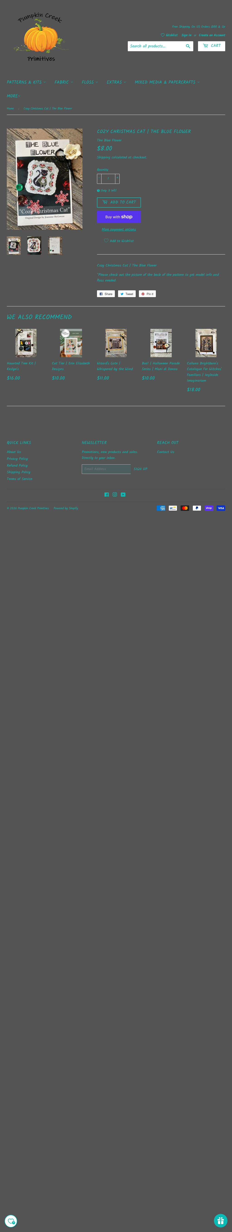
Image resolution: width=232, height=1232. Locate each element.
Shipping (103, 157)
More (12, 96)
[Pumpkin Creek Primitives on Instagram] (115, 495)
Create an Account (212, 35)
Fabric (62, 82)
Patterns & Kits (25, 82)
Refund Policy (17, 465)
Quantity (102, 169)
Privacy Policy (17, 459)
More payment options (119, 229)
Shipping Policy (18, 472)
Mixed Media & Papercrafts (166, 82)
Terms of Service (19, 479)
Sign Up (140, 469)
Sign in (186, 35)
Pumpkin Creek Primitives (33, 508)
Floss (88, 82)
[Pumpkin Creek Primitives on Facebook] (106, 495)
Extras (115, 82)
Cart (215, 46)
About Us (14, 452)
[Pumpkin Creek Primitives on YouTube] (123, 495)
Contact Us (165, 452)
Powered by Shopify (66, 508)
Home (10, 108)
